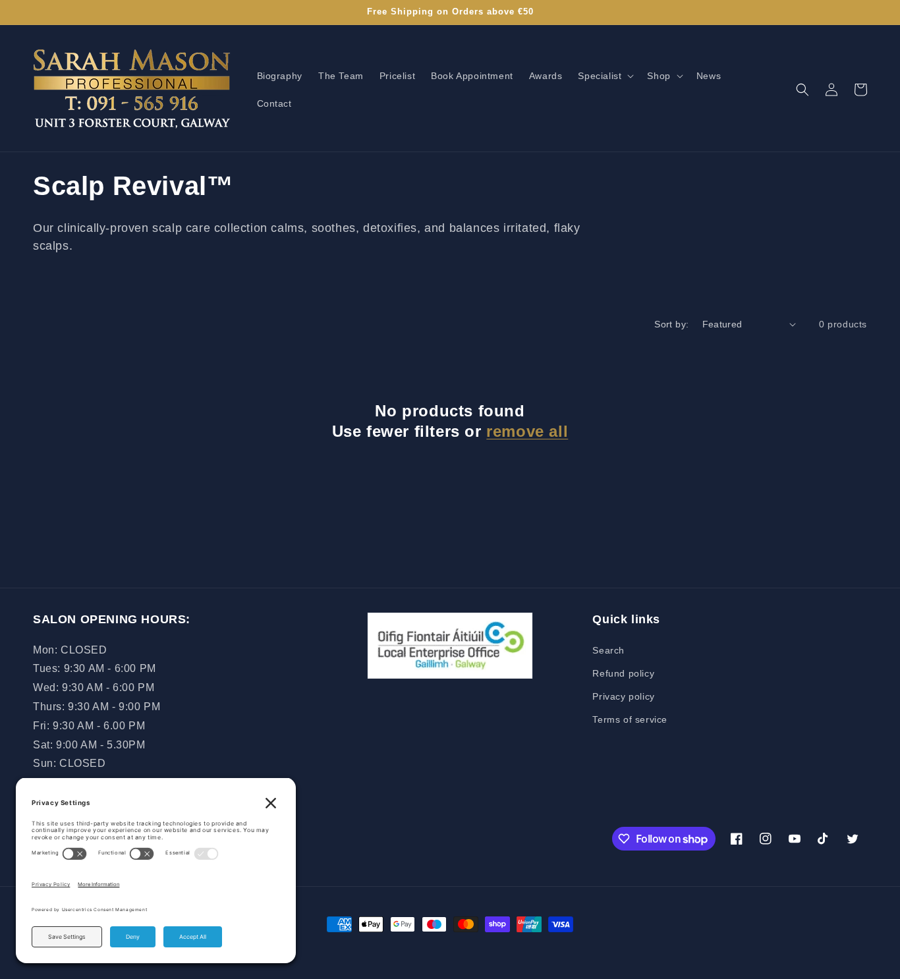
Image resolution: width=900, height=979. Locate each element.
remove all (527, 431)
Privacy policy (623, 696)
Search (608, 650)
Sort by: (671, 324)
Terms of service (629, 719)
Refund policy (623, 673)
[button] (604, 76)
